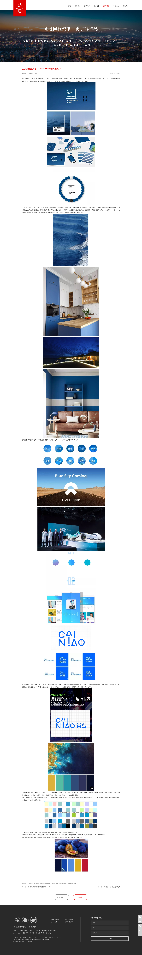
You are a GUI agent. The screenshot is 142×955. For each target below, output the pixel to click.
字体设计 (26, 937)
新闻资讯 (106, 6)
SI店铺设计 (52, 937)
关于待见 (77, 6)
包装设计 (31, 937)
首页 (69, 6)
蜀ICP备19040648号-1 (19, 939)
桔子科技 (21, 941)
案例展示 (87, 6)
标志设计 (21, 937)
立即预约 (109, 938)
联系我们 (126, 6)
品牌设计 (42, 79)
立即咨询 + (80, 897)
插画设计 (47, 937)
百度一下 (58, 937)
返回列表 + (61, 897)
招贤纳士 (116, 6)
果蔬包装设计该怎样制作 (112, 887)
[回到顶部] (140, 934)
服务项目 (97, 6)
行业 (36, 73)
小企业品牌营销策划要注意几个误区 (40, 887)
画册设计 (41, 937)
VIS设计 (36, 937)
